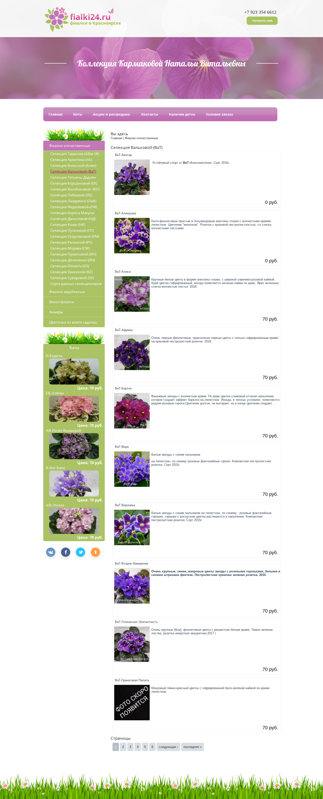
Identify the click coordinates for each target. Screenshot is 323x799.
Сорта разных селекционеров (76, 283)
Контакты (149, 114)
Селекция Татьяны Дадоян (73, 177)
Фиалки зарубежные (67, 291)
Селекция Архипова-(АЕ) (71, 159)
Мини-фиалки (61, 301)
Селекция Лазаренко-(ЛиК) (73, 201)
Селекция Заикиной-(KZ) (71, 271)
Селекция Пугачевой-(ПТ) (72, 230)
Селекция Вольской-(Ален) (73, 165)
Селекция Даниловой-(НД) (73, 218)
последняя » (192, 747)
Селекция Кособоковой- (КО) (75, 189)
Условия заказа (219, 114)
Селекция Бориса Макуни (72, 212)
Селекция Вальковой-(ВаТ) (73, 171)
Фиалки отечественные (69, 145)
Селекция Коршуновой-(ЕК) (73, 183)
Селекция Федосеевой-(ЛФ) (73, 206)
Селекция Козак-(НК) (67, 224)
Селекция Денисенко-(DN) (72, 260)
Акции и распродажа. (112, 114)
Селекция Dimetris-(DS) (69, 265)
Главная (55, 114)
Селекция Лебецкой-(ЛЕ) (71, 195)
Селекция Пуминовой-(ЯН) (73, 254)
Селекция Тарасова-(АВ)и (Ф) (74, 153)
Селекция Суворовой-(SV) (72, 277)
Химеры (56, 312)
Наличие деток (182, 114)
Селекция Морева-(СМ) (70, 248)
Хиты (77, 114)
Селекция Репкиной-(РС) (71, 242)
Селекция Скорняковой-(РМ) (74, 236)
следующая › (168, 747)
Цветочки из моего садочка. (73, 322)
